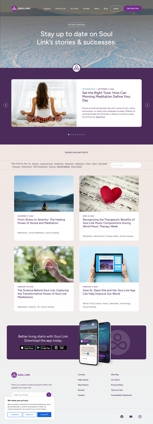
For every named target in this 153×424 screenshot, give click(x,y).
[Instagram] (131, 416)
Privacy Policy (117, 385)
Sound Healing (63, 166)
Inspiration (69, 163)
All (29, 163)
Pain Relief (102, 163)
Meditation (79, 163)
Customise (15, 415)
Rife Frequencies (40, 166)
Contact (81, 374)
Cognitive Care (46, 163)
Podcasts (16, 166)
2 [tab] (70, 134)
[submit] (48, 394)
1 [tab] (68, 134)
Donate (86, 8)
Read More (100, 117)
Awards (35, 163)
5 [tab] (77, 134)
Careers (81, 395)
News (96, 8)
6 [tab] (80, 134)
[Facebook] (122, 416)
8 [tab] (84, 134)
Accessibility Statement (121, 395)
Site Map (115, 374)
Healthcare (58, 163)
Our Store (115, 380)
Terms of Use (117, 390)
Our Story (74, 8)
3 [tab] (73, 134)
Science (47, 8)
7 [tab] (82, 134)
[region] (29, 408)
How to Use (60, 8)
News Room (83, 385)
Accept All (44, 415)
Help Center (83, 380)
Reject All (29, 415)
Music (88, 163)
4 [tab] (75, 134)
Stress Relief (76, 166)
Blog (106, 8)
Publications (27, 166)
